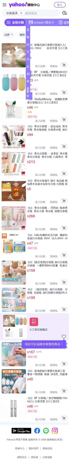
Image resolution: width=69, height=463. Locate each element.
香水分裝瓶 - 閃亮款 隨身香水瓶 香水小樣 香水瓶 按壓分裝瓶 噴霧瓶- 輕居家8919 (47, 209)
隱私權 (34, 457)
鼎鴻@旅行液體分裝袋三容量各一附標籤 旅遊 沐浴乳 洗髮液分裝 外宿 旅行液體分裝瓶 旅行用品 (47, 372)
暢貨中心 (27, 38)
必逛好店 (27, 67)
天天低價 (27, 52)
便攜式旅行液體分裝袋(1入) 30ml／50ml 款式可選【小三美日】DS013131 (47, 46)
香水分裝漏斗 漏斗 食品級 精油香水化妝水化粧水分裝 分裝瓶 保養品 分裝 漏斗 (47, 182)
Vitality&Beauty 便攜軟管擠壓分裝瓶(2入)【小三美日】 (47, 100)
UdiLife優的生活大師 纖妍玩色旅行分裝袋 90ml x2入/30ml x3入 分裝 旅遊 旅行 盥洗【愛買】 (47, 236)
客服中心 (20, 448)
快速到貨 (27, 45)
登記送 (27, 30)
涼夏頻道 (27, 60)
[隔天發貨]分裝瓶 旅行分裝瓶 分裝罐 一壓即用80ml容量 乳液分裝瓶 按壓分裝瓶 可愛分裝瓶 (47, 263)
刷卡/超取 (28, 74)
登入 (60, 5)
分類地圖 (47, 457)
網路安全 (22, 457)
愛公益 (27, 89)
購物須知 (47, 448)
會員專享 (27, 82)
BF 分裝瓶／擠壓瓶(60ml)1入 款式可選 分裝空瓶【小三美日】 (47, 73)
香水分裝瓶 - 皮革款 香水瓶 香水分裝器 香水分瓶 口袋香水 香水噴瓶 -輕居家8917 (47, 155)
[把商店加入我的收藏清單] (64, 336)
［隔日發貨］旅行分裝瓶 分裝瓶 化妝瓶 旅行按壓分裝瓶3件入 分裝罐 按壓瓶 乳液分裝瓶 (47, 290)
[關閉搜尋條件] (21, 13)
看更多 (27, 95)
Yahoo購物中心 (24, 4)
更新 (59, 439)
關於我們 (33, 448)
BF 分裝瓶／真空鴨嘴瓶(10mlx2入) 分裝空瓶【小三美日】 (47, 399)
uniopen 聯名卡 (44, 22)
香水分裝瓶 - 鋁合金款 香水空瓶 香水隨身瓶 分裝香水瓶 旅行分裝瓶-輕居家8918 (47, 127)
